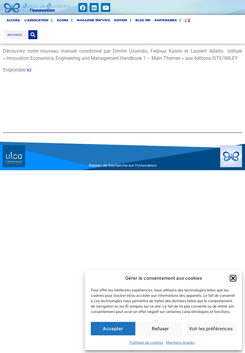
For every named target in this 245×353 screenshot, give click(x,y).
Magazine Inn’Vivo (93, 20)
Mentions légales (180, 342)
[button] (233, 278)
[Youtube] (105, 7)
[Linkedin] (94, 7)
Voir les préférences (211, 328)
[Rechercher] (32, 34)
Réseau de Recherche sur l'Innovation (123, 165)
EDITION (120, 20)
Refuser (160, 328)
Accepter (113, 328)
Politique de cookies (146, 342)
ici (29, 70)
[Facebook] (82, 7)
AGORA (62, 20)
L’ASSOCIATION (36, 20)
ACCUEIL (13, 20)
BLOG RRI (142, 20)
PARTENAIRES (165, 20)
